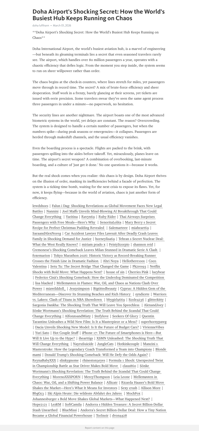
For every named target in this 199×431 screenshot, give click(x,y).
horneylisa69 (105, 239)
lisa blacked (44, 283)
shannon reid (143, 244)
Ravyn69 (88, 217)
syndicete (142, 294)
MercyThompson (97, 377)
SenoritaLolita (110, 222)
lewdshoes (40, 206)
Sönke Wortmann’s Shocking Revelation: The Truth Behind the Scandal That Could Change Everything (96, 371)
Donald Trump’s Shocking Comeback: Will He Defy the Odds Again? (96, 355)
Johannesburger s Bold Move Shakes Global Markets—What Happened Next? (91, 399)
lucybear (158, 272)
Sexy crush (129, 388)
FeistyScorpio (119, 244)
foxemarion (41, 255)
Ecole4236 (136, 299)
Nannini (52, 211)
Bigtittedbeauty (105, 288)
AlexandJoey (153, 305)
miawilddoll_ (56, 288)
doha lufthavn (40, 25)
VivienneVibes (153, 327)
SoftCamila (73, 404)
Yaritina (72, 217)
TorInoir (102, 415)
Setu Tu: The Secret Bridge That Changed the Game (89, 266)
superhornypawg (154, 322)
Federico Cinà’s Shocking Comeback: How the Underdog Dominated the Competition (100, 277)
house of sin (115, 272)
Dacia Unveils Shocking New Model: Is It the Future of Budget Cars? (87, 327)
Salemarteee (118, 228)
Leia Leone (121, 377)
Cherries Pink (138, 272)
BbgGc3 (38, 393)
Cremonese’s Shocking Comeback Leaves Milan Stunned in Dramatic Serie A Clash (95, 250)
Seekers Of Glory (125, 316)
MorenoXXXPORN (66, 377)
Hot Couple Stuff (65, 333)
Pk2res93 (139, 266)
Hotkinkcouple (128, 344)
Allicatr (112, 382)
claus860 (129, 366)
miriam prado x (93, 244)
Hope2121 (39, 404)
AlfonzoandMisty (78, 316)
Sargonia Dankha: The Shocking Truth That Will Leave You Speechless (86, 305)
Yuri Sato (42, 333)
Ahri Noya (111, 261)
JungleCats (105, 344)
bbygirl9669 (115, 299)
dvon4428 (119, 415)
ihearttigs (86, 338)
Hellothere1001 (133, 261)
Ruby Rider (107, 217)
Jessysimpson (79, 288)
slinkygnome (69, 360)
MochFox (133, 393)
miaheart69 (140, 228)
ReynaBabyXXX (44, 360)
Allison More (151, 388)
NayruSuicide (83, 344)
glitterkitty (156, 299)
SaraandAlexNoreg (46, 233)
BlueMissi (69, 410)
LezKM (56, 404)
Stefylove (101, 316)
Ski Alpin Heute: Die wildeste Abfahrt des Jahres (85, 393)
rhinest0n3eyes (93, 360)
